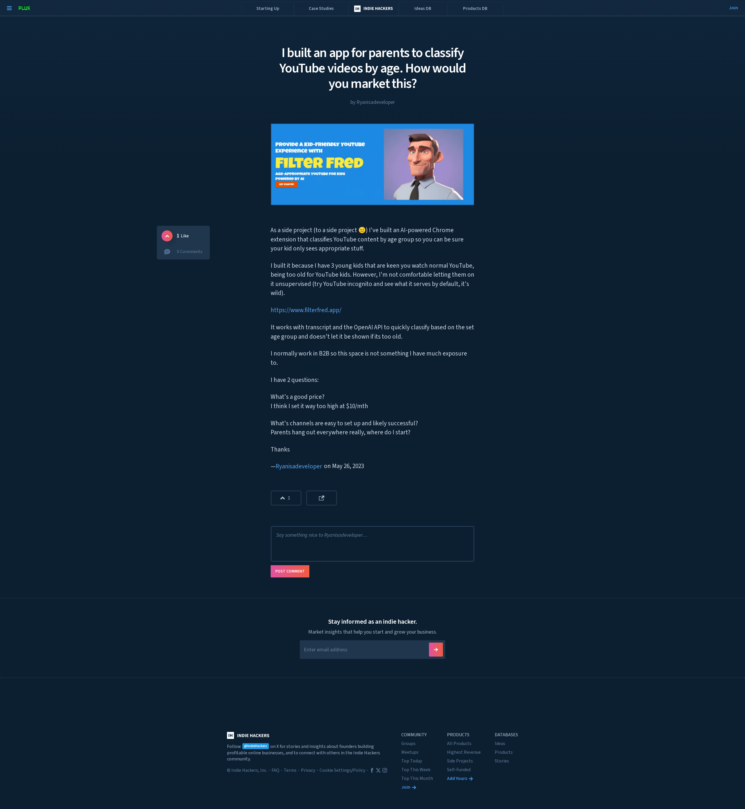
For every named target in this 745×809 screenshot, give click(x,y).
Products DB (475, 9)
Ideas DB (422, 9)
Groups (408, 743)
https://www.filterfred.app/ (306, 310)
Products (458, 735)
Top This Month (417, 778)
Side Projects (460, 761)
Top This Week (415, 770)
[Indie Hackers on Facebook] (372, 770)
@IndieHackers (255, 746)
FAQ (275, 770)
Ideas (500, 743)
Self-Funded (459, 770)
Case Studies (321, 9)
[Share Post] (321, 498)
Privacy (308, 770)
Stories (502, 761)
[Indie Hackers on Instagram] (384, 770)
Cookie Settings (335, 770)
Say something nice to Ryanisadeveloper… (321, 535)
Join (405, 787)
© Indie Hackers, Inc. (247, 770)
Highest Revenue (464, 752)
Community (414, 735)
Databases (506, 735)
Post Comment (290, 571)
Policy (359, 770)
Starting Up (267, 9)
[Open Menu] (7, 8)
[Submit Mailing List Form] (436, 650)
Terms (290, 770)
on (344, 466)
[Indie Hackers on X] (378, 770)
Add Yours (457, 778)
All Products (459, 743)
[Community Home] (373, 8)
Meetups (409, 752)
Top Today (411, 761)
